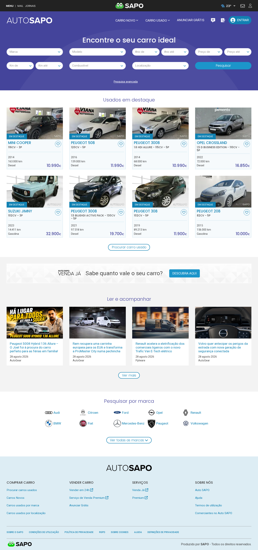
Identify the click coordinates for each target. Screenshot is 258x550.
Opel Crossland (218, 146)
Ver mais (129, 375)
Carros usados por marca (23, 505)
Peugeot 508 (83, 145)
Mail (20, 6)
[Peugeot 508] (97, 123)
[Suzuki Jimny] (35, 192)
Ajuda (198, 498)
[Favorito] (58, 144)
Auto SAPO (202, 490)
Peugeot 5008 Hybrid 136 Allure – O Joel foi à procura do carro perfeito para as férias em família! (34, 347)
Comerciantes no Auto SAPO (213, 513)
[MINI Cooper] (35, 123)
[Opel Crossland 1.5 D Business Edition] (223, 123)
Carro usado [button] (156, 20)
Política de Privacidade (79, 532)
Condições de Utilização (44, 532)
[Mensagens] (213, 20)
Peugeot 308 (146, 213)
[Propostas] (223, 20)
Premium (138, 498)
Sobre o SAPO (15, 532)
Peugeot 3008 (151, 145)
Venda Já (138, 490)
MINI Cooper (19, 145)
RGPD (102, 532)
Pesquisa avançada (126, 81)
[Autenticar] (242, 6)
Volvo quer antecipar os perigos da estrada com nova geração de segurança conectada (223, 347)
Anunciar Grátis (190, 20)
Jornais (30, 6)
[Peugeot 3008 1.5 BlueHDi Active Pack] (97, 192)
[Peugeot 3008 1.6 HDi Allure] (160, 123)
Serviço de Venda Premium (87, 498)
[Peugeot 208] (223, 192)
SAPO (20, 544)
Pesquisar (223, 65)
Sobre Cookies (119, 532)
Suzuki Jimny (20, 213)
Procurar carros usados (22, 490)
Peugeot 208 (208, 213)
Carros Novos (15, 498)
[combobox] (35, 52)
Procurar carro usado (129, 247)
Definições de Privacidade (163, 532)
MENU (9, 6)
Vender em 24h (79, 490)
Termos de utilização (208, 505)
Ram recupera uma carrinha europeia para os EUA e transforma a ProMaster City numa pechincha (97, 347)
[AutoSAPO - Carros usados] (29, 20)
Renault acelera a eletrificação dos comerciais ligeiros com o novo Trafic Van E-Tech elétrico (160, 347)
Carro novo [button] (125, 20)
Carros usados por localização (26, 513)
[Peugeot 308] (160, 192)
